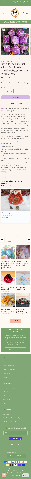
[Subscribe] (24, 349)
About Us (6, 392)
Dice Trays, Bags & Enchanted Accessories (8, 289)
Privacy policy (22, 470)
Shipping (3, 80)
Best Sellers (6, 377)
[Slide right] (19, 58)
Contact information (16, 475)
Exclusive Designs (9, 369)
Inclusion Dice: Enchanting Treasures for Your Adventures (22, 312)
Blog (4, 403)
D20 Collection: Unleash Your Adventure (21, 289)
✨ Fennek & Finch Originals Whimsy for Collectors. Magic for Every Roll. (8, 265)
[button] (3, 13)
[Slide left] (12, 58)
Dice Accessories (8, 366)
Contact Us (6, 399)
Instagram (6, 414)
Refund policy (13, 470)
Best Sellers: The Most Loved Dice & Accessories (8, 311)
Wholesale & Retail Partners (12, 422)
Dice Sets (6, 362)
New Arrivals (7, 373)
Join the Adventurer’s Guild (11, 388)
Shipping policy (21, 472)
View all (15, 320)
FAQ (4, 395)
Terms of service (11, 472)
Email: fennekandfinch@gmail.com (14, 418)
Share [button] (5, 177)
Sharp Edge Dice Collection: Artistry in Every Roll (22, 263)
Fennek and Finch (14, 468)
